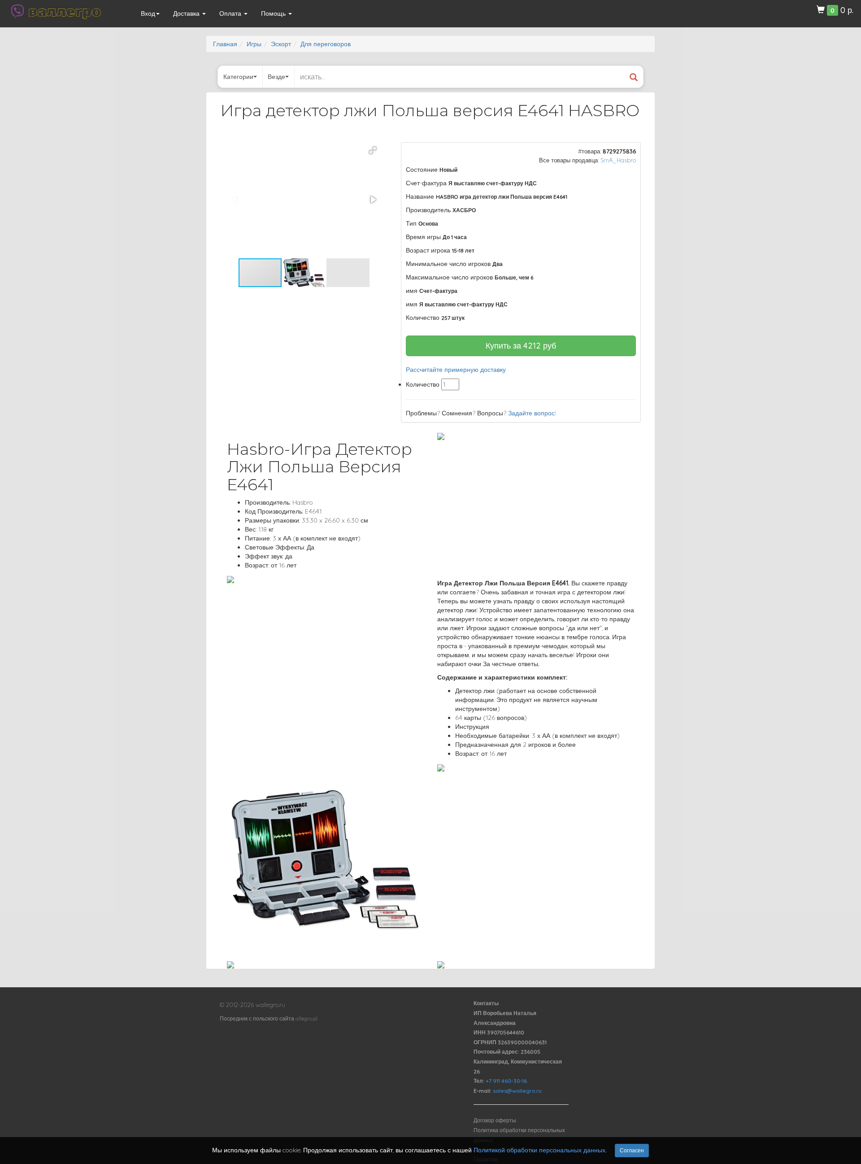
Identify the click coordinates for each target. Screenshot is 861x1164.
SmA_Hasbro (618, 160)
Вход (148, 13)
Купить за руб (521, 345)
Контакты (486, 1003)
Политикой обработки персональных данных (539, 1150)
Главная (225, 44)
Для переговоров (325, 44)
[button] (372, 150)
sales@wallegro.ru (517, 1090)
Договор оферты (495, 1120)
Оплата (231, 13)
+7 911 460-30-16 (506, 1080)
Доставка (187, 13)
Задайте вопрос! (532, 413)
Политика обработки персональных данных (519, 1135)
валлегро (64, 11)
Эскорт (281, 44)
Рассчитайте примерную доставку (456, 370)
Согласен (632, 1150)
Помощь (274, 13)
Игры (254, 44)
